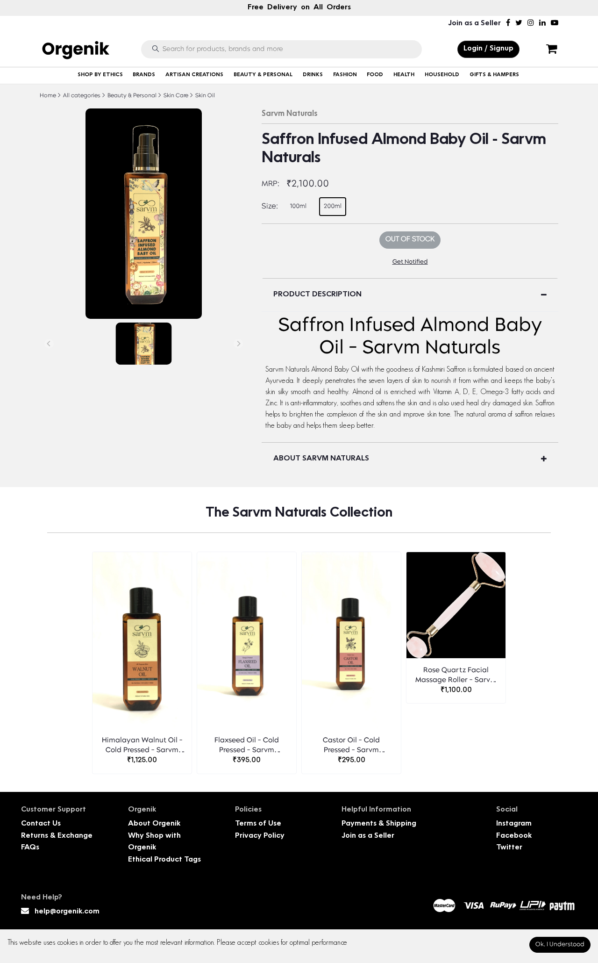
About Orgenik (154, 823)
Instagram (514, 823)
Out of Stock (409, 239)
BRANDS (144, 75)
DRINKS (313, 75)
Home (48, 96)
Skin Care (175, 96)
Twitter (509, 847)
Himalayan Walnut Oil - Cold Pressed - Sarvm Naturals (142, 746)
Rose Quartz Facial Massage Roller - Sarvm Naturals (456, 676)
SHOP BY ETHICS (100, 75)
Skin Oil (204, 96)
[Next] (238, 343)
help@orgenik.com (67, 911)
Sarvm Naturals (290, 114)
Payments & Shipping (379, 823)
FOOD (375, 75)
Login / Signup (488, 48)
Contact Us (41, 823)
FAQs (30, 847)
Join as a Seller (474, 23)
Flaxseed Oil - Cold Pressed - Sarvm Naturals (246, 746)
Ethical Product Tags (164, 859)
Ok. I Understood (559, 944)
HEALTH (403, 75)
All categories (81, 96)
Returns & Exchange (57, 836)
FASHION (345, 75)
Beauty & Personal (131, 96)
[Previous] (49, 343)
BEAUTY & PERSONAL (263, 75)
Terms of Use (258, 823)
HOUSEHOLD (442, 75)
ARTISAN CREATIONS (194, 75)
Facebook (514, 836)
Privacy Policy (260, 836)
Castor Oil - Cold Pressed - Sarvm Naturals (351, 746)
